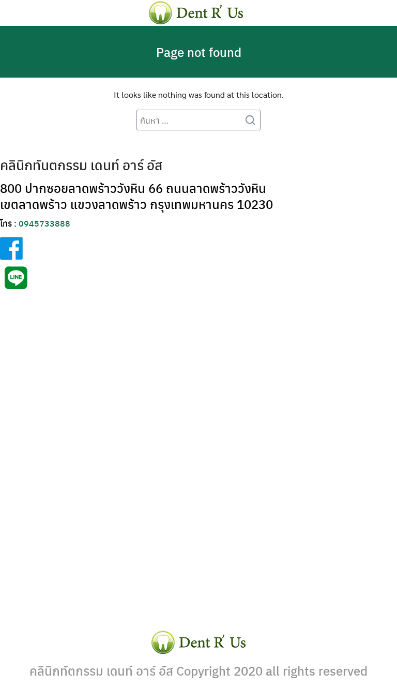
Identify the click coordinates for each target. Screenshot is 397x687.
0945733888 (44, 223)
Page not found (198, 52)
